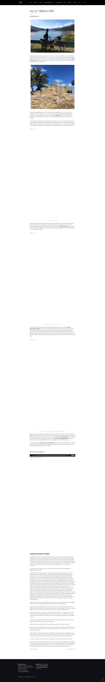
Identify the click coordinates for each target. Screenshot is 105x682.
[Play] (31, 455)
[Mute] (70, 455)
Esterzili (49, 57)
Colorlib (23, 676)
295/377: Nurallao (71, 649)
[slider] (73, 455)
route (40, 2)
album (69, 2)
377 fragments (59, 2)
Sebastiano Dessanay (42, 667)
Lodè (64, 112)
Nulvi (46, 113)
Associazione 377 (44, 665)
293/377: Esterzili (34, 649)
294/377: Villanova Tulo (42, 10)
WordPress (33, 676)
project (35, 2)
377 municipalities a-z (49, 2)
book (65, 2)
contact (75, 2)
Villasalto (32, 565)
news (30, 2)
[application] (52, 455)
